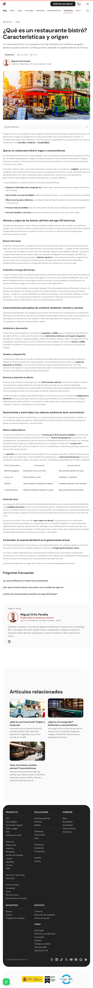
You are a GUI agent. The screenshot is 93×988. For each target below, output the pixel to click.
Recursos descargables (44, 915)
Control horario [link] (12, 884)
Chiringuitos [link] (39, 851)
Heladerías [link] (39, 848)
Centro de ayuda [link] (41, 918)
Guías (12, 10)
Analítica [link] (10, 848)
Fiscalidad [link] (10, 888)
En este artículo (12, 127)
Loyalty (9, 858)
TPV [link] (7, 818)
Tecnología (29, 10)
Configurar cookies (42, 944)
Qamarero (7, 21)
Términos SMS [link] (40, 947)
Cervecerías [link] (39, 835)
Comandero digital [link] (14, 825)
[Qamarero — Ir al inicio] (4, 3)
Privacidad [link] (39, 937)
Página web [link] (11, 845)
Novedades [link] (68, 821)
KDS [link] (7, 832)
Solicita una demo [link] (63, 3)
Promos (9, 865)
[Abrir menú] (87, 3)
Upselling (10, 862)
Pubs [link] (36, 838)
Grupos (37, 861)
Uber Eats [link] (10, 878)
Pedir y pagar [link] (12, 828)
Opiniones (67, 832)
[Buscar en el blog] (87, 10)
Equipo (9, 911)
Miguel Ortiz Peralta (34, 614)
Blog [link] (64, 818)
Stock (8, 891)
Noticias (79, 10)
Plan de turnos (12, 895)
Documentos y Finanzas (16, 898)
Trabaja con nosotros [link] (15, 918)
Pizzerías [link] (38, 821)
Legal (19, 10)
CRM (8, 868)
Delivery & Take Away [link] (15, 875)
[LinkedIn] (9, 641)
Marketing (40, 10)
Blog (5, 10)
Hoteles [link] (37, 857)
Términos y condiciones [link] (44, 933)
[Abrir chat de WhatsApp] (6, 981)
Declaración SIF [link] (41, 950)
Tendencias (68, 10)
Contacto (38, 911)
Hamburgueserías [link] (42, 818)
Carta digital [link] (11, 821)
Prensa (9, 915)
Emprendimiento (54, 10)
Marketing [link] (10, 851)
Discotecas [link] (39, 844)
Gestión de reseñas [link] (14, 855)
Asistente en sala (13, 835)
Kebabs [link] (37, 825)
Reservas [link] (10, 841)
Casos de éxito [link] (69, 828)
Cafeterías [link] (38, 831)
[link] (78, 3)
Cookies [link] (37, 940)
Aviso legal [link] (39, 930)
